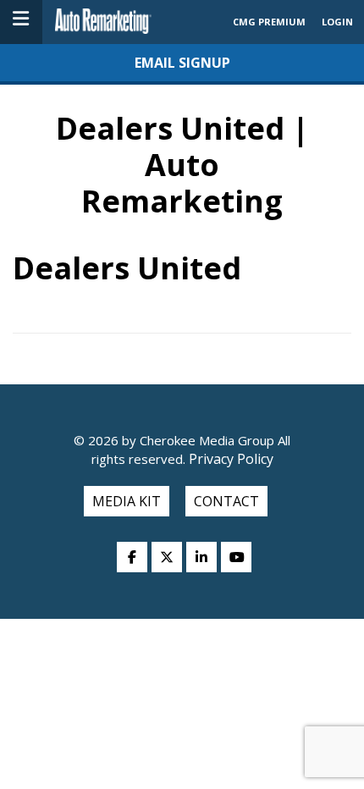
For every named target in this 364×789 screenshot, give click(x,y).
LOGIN (337, 21)
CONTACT (226, 501)
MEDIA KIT (126, 501)
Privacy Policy (229, 459)
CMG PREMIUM (269, 21)
